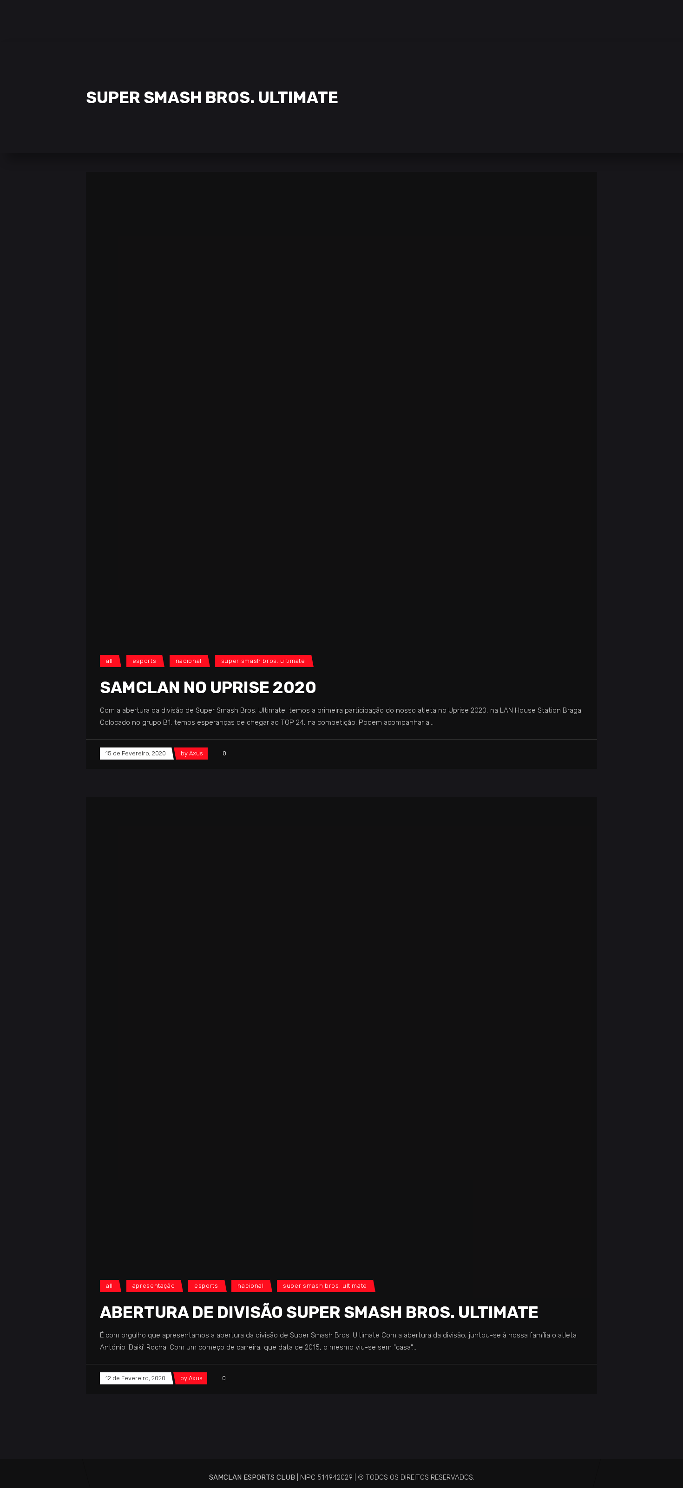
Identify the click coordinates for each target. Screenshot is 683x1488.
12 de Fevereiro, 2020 (135, 1378)
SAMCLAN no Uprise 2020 (208, 687)
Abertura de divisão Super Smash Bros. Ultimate (319, 1312)
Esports (144, 660)
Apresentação (153, 1285)
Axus (196, 753)
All (109, 660)
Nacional (189, 660)
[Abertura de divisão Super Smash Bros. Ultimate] (318, 1029)
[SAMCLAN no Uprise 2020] (318, 404)
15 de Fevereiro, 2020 (135, 753)
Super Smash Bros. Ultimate (263, 660)
